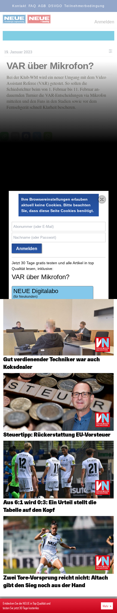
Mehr (106, 606)
